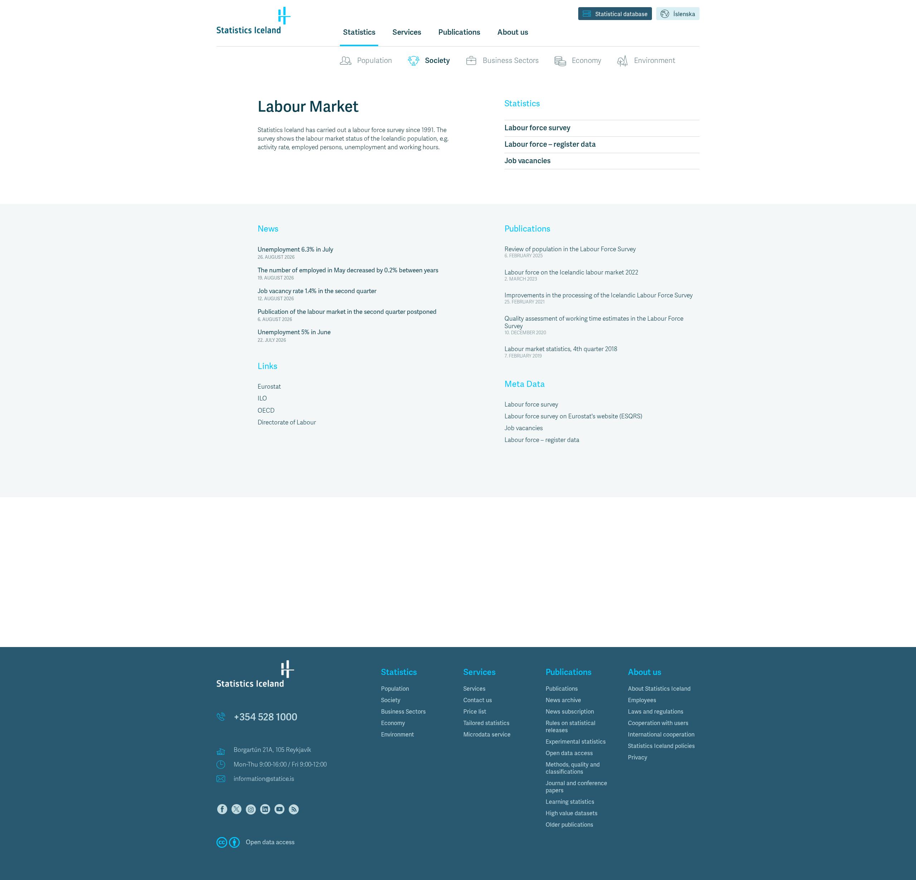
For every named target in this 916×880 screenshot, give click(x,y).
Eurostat (269, 386)
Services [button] (407, 32)
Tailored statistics (486, 723)
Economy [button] (393, 723)
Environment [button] (397, 734)
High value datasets (572, 813)
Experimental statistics (576, 741)
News (268, 229)
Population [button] (395, 688)
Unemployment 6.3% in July (295, 249)
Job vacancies (528, 160)
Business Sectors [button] (403, 711)
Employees (642, 700)
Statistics (359, 32)
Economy (586, 60)
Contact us (477, 700)
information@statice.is (264, 779)
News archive (563, 700)
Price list (474, 711)
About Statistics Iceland (659, 688)
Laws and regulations (655, 711)
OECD (266, 410)
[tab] (417, 688)
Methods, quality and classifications (573, 768)
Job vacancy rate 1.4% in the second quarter (317, 291)
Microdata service (487, 734)
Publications (527, 229)
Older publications (569, 824)
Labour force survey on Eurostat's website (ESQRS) (573, 416)
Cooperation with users (658, 723)
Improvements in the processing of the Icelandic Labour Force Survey (599, 295)
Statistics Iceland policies (661, 746)
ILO (262, 398)
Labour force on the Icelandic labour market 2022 (571, 272)
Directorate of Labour (287, 422)
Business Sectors (511, 60)
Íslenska (684, 14)
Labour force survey (537, 127)
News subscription (570, 711)
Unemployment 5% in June (294, 332)
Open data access (569, 753)
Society (437, 60)
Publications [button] (459, 32)
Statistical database (621, 14)
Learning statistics (570, 802)
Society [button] (390, 700)
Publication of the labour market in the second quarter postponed (347, 312)
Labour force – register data (550, 144)
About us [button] (512, 32)
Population (374, 60)
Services (474, 688)
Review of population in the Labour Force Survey (570, 249)
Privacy (637, 757)
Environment (654, 60)
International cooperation (661, 734)
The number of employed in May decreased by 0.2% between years (348, 270)
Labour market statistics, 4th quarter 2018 (561, 349)
